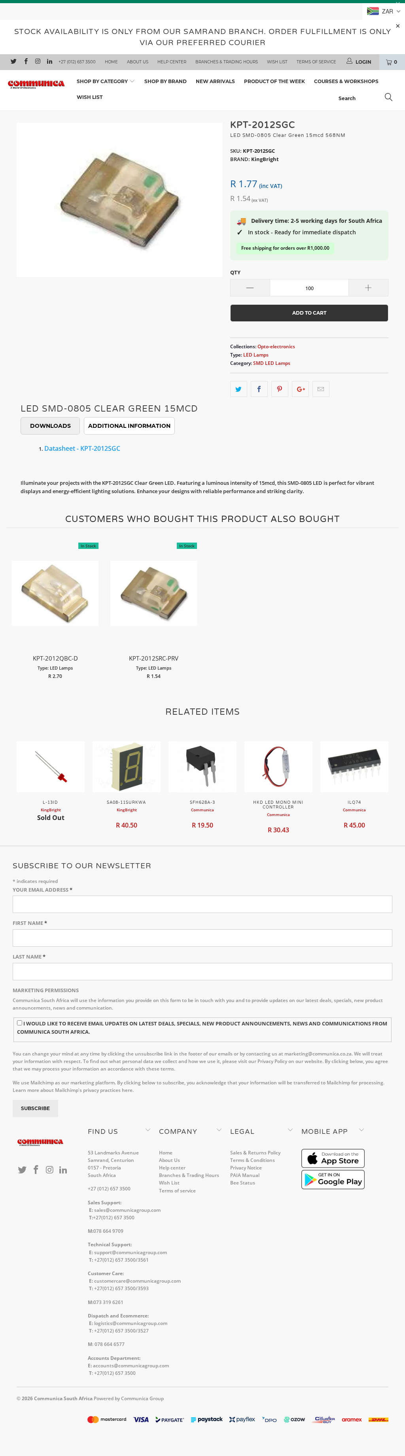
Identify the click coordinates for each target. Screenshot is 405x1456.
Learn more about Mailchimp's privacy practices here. (73, 1090)
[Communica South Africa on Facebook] (25, 62)
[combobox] (368, 98)
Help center (171, 62)
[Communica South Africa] (36, 84)
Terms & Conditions (252, 1160)
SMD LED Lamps (271, 363)
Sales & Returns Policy (255, 1152)
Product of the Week (274, 81)
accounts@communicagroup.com (131, 1365)
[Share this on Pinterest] (279, 389)
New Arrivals (215, 81)
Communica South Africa (63, 1398)
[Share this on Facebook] (259, 389)
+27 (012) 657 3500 (77, 62)
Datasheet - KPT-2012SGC (82, 448)
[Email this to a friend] (320, 389)
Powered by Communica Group (129, 1398)
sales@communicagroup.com (127, 1210)
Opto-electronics (276, 346)
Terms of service (316, 62)
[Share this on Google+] (300, 389)
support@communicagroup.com (130, 1252)
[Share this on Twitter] (238, 389)
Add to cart (55, 601)
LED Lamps (256, 354)
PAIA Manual (244, 1175)
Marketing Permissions (46, 990)
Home (111, 62)
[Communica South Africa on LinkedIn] (49, 62)
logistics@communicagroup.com (130, 1323)
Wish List (277, 62)
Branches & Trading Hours (226, 62)
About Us (137, 62)
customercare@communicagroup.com (137, 1281)
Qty (235, 272)
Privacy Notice (246, 1167)
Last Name (29, 956)
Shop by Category (103, 81)
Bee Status (242, 1182)
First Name (30, 922)
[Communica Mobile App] (333, 1166)
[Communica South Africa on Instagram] (37, 62)
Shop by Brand (165, 81)
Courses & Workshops (346, 81)
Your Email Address (42, 889)
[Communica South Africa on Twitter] (13, 62)
